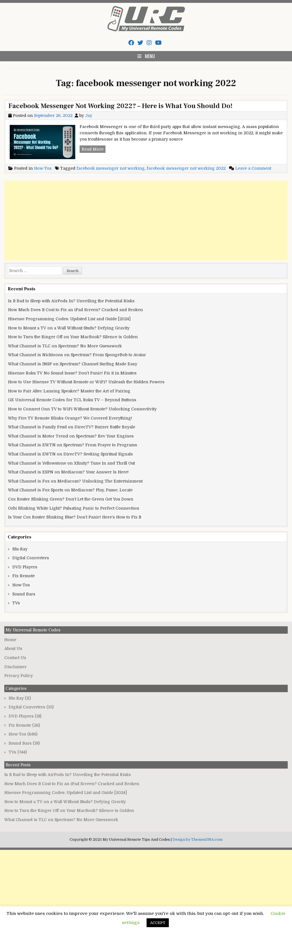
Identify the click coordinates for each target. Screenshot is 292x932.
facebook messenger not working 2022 (186, 168)
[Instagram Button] (149, 43)
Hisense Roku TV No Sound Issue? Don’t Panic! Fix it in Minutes (72, 373)
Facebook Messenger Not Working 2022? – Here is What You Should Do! (120, 106)
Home (10, 639)
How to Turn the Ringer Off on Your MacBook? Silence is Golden (73, 337)
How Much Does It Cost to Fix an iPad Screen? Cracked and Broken (75, 309)
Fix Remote (23, 576)
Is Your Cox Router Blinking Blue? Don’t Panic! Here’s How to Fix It (74, 517)
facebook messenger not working (110, 168)
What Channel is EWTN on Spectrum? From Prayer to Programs (72, 445)
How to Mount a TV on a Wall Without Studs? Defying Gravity (68, 328)
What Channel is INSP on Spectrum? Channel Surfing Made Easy (72, 364)
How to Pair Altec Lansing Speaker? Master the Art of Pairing (69, 391)
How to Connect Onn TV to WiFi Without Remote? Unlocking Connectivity (82, 409)
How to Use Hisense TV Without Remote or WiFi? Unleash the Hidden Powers (86, 382)
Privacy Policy (18, 675)
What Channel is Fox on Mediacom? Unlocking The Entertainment (75, 481)
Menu (150, 56)
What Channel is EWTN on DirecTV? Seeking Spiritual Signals (70, 454)
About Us (13, 648)
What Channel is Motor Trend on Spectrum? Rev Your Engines (71, 436)
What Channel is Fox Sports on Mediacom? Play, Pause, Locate (70, 490)
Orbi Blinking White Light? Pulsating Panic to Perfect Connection (73, 508)
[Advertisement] (146, 220)
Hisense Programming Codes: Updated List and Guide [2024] (69, 319)
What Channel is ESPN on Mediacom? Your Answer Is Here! (68, 472)
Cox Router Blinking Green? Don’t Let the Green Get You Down (70, 499)
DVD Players (24, 567)
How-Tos (43, 168)
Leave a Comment (253, 168)
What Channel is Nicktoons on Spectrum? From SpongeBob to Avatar (77, 354)
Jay (88, 115)
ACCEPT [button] (157, 923)
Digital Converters (30, 558)
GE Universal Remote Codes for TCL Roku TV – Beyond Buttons (72, 400)
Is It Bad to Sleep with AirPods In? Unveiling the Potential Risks (71, 301)
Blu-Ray (19, 549)
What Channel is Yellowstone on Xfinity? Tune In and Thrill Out (71, 463)
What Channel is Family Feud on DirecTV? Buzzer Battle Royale (71, 427)
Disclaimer (15, 666)
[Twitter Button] (140, 43)
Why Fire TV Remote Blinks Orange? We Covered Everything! (70, 418)
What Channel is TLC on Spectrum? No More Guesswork (65, 346)
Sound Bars (23, 594)
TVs (16, 603)
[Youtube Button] (158, 43)
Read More (94, 150)
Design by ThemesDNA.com (197, 840)
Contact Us (15, 657)
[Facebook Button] (131, 43)
